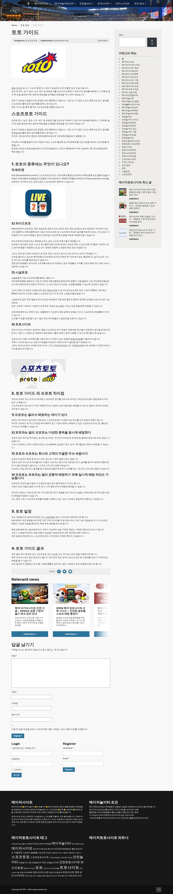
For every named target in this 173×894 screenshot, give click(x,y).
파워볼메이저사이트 (131, 104)
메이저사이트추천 (55, 849)
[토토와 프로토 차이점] (38, 373)
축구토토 (32, 868)
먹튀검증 (47, 844)
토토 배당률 (55, 868)
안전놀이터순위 (129, 125)
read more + (30, 634)
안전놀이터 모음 (25, 863)
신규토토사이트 (129, 159)
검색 (121, 35)
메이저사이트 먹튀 (130, 83)
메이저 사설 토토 (129, 92)
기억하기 (17, 770)
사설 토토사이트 (44, 853)
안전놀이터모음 (129, 135)
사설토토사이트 (56, 853)
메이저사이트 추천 (130, 68)
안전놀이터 (86, 3)
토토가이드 (47, 868)
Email (66, 758)
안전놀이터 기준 (129, 132)
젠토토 (26, 868)
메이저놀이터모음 (130, 113)
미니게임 (60, 306)
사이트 (55, 554)
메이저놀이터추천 (130, 110)
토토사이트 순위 (40, 872)
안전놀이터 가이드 (130, 119)
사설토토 (15, 278)
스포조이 (78, 853)
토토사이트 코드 (30, 876)
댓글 (14, 655)
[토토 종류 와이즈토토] (38, 202)
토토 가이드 (16, 88)
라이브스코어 (38, 844)
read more (134, 198)
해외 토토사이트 (75, 876)
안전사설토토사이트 (131, 141)
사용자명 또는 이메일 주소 (23, 748)
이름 (14, 692)
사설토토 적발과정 (68, 853)
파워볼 (38, 876)
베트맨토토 (66, 849)
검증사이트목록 (26, 844)
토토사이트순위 (129, 153)
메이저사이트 (41, 3)
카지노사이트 (122, 3)
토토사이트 (103, 3)
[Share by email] (70, 571)
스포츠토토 (50, 517)
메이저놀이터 (128, 98)
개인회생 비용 (16, 844)
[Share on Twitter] (64, 571)
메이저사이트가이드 (131, 65)
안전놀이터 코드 (129, 129)
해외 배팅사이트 (63, 876)
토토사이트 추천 (71, 872)
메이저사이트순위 (130, 71)
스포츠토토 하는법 (66, 857)
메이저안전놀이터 (130, 95)
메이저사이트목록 (130, 74)
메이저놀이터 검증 (130, 101)
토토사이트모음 (129, 156)
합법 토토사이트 (51, 876)
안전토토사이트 (69, 862)
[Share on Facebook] (59, 571)
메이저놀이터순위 (64, 3)
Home (14, 25)
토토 (27, 41)
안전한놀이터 (128, 138)
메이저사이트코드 (130, 77)
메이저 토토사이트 (130, 89)
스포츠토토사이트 (39, 857)
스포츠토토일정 (54, 857)
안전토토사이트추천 (131, 144)
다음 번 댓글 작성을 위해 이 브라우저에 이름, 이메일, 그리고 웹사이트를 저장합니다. (49, 729)
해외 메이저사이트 (130, 86)
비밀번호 (15, 759)
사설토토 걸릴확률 (30, 853)
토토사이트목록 (26, 872)
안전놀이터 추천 (39, 862)
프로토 (43, 876)
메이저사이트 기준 (130, 80)
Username (68, 748)
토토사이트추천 (129, 150)
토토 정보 (139, 3)
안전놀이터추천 (129, 123)
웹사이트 (15, 714)
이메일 (15, 703)
